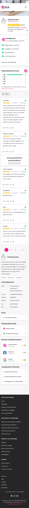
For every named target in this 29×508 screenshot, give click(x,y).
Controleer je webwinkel (8, 431)
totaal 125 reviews (13, 28)
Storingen (4, 485)
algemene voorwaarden (14, 504)
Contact (3, 482)
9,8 (25, 360)
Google (10, 359)
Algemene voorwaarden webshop (11, 422)
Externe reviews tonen (7, 448)
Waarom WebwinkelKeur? (8, 407)
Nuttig (7, 128)
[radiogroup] (14, 25)
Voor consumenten (6, 413)
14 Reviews (11, 353)
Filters (7, 94)
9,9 (23, 25)
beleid (21, 502)
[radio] (9, 25)
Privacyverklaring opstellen (9, 425)
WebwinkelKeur (12, 344)
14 (22, 250)
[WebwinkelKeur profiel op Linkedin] (17, 496)
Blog (2, 479)
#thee (3, 277)
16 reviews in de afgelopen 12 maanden (16, 30)
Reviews (3, 442)
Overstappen (5, 454)
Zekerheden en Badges (7, 410)
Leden (3, 401)
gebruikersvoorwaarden (7, 88)
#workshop (10, 277)
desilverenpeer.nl (12, 21)
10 (25, 353)
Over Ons (3, 476)
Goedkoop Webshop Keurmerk (10, 428)
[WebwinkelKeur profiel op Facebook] (11, 496)
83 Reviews (11, 346)
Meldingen (4, 404)
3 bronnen (23, 27)
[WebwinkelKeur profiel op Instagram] (14, 496)
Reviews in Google (6, 445)
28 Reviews (11, 361)
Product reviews (5, 451)
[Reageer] (10, 127)
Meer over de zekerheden (9, 62)
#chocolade (19, 277)
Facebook (11, 352)
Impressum (4, 487)
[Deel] (13, 127)
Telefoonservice (5, 434)
